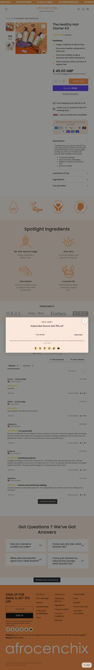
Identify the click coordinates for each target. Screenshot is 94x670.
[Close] (84, 320)
